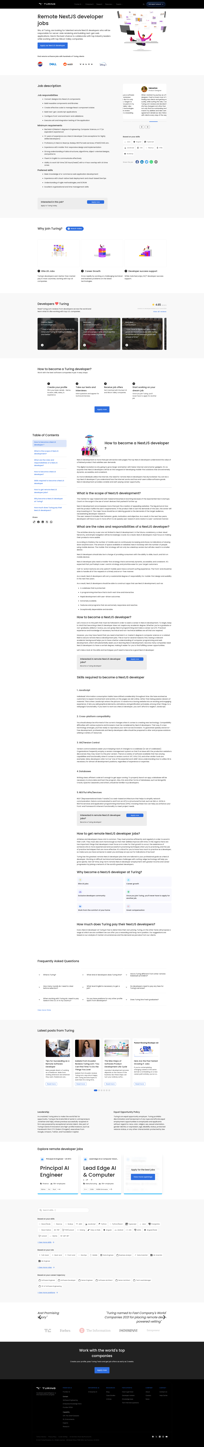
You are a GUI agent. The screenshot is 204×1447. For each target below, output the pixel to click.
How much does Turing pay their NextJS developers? (48, 508)
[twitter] (146, 162)
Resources (108, 4)
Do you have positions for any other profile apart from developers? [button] (104, 999)
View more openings (143, 1177)
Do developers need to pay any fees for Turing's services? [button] (147, 987)
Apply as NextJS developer (52, 45)
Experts (118, 4)
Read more (51, 1084)
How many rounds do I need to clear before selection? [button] (58, 987)
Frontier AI (77, 4)
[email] (156, 162)
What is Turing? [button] (49, 975)
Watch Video (76, 228)
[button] (144, 101)
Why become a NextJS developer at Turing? (48, 500)
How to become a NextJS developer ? (45, 443)
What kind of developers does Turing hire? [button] (104, 975)
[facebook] (137, 162)
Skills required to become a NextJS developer (49, 482)
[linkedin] (142, 162)
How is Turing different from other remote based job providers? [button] (147, 975)
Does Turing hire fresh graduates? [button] (144, 999)
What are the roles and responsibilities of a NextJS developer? (46, 463)
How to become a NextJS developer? (45, 473)
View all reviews (159, 312)
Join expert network (155, 4)
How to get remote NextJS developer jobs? (45, 491)
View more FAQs (44, 1010)
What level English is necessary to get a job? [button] (103, 987)
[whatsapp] (151, 162)
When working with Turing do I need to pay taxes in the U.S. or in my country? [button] (61, 999)
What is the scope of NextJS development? (46, 452)
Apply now (96, 202)
